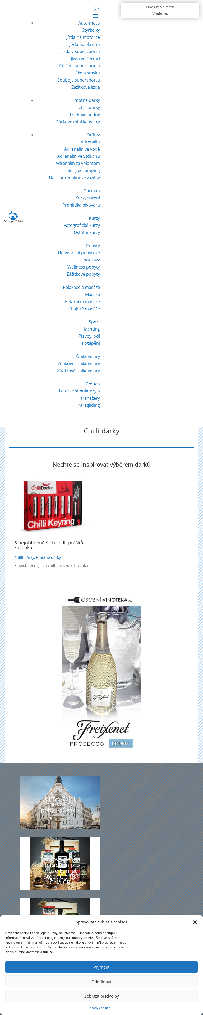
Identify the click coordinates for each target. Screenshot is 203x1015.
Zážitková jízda (85, 87)
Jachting (92, 329)
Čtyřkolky (91, 30)
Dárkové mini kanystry (78, 122)
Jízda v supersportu (81, 51)
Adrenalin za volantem (78, 163)
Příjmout (101, 967)
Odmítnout (101, 981)
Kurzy (94, 218)
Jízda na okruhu (84, 44)
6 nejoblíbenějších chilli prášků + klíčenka (50, 544)
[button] (195, 922)
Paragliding (88, 405)
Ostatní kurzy (87, 232)
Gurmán (91, 191)
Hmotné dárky (85, 100)
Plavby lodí (89, 336)
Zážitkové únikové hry (78, 371)
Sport (94, 322)
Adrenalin (90, 142)
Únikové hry (88, 356)
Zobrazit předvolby (101, 996)
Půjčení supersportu (79, 66)
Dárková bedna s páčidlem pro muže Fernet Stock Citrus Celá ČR (59, 870)
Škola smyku (87, 73)
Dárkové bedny (85, 114)
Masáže (92, 294)
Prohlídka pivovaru (81, 205)
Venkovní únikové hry (78, 363)
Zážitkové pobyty (83, 274)
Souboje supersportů (78, 80)
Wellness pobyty (83, 267)
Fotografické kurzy (82, 225)
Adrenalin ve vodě (82, 149)
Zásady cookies (99, 1008)
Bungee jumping (83, 170)
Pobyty (93, 245)
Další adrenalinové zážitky (74, 177)
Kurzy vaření (87, 198)
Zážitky (93, 135)
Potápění (91, 343)
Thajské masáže (84, 309)
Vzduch (92, 384)
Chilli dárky (89, 107)
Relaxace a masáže (81, 287)
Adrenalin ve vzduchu (78, 156)
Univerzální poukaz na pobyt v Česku (60, 804)
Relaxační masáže (82, 301)
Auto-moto (89, 23)
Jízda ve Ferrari (85, 58)
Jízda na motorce (83, 37)
